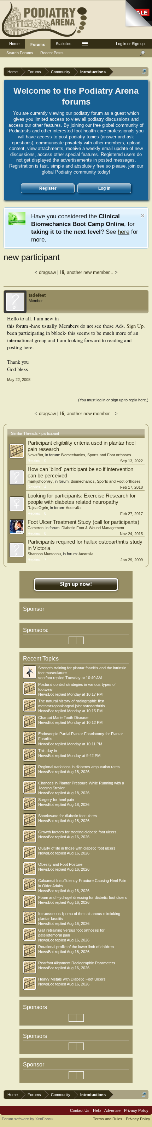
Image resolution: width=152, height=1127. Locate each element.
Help (97, 1110)
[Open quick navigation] (144, 71)
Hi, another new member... (86, 272)
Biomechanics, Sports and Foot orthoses (96, 455)
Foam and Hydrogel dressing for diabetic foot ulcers (82, 897)
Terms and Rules (107, 1119)
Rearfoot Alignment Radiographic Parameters (76, 963)
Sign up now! (76, 584)
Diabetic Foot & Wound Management (93, 528)
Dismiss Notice (142, 215)
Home (14, 44)
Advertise (112, 1110)
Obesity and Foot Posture (60, 864)
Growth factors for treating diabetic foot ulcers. (78, 832)
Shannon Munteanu (44, 554)
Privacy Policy (136, 1110)
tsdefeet (37, 295)
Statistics (63, 44)
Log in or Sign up (130, 44)
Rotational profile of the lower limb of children (76, 947)
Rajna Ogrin (38, 508)
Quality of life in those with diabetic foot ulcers (77, 848)
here (123, 231)
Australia (73, 508)
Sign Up (135, 326)
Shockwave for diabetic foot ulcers (67, 816)
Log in (104, 188)
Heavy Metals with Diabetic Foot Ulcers (72, 979)
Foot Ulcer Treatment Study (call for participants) (83, 522)
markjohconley (40, 481)
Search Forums (19, 53)
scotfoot (45, 678)
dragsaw (47, 272)
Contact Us (79, 1110)
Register (48, 188)
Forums (37, 44)
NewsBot (35, 455)
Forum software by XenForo (27, 1119)
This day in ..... (50, 751)
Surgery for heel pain (56, 799)
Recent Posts (52, 53)
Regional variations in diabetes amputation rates (79, 767)
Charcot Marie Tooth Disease (63, 717)
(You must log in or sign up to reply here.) (113, 400)
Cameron (35, 528)
